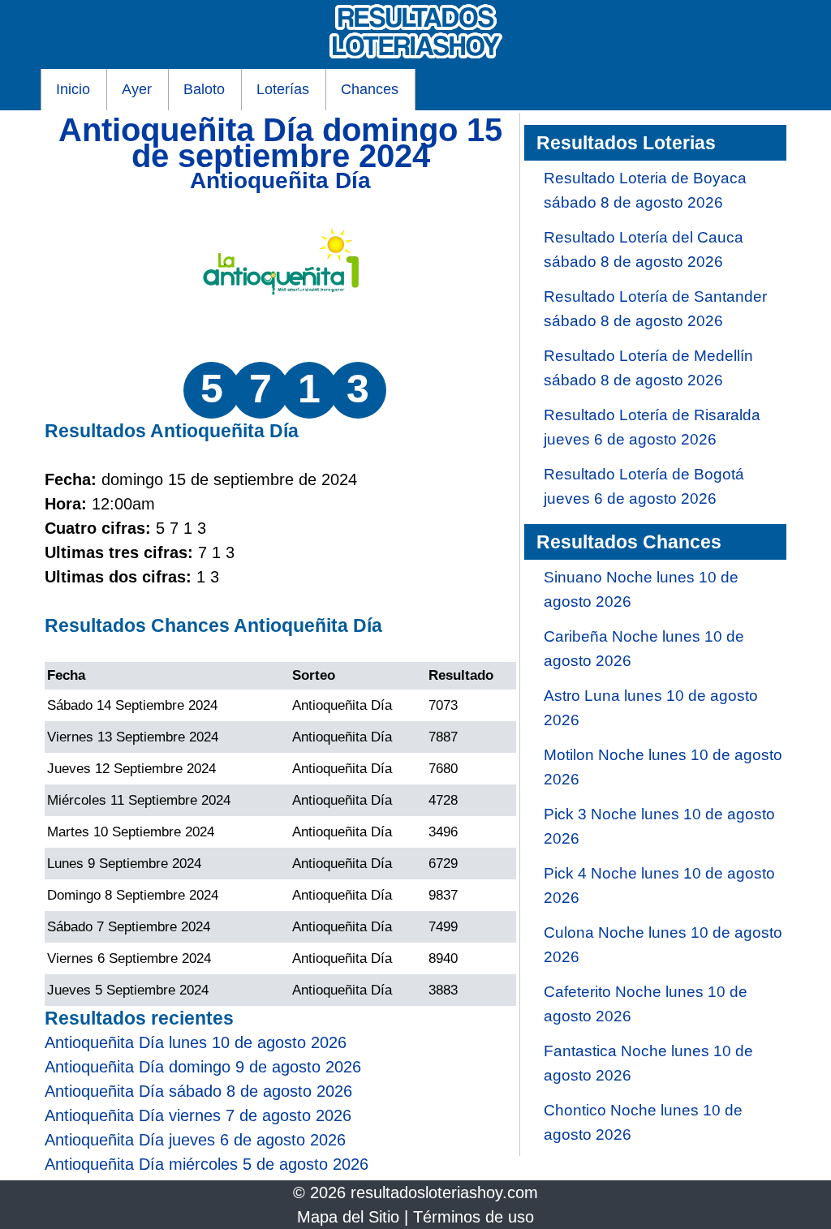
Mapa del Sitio (348, 1217)
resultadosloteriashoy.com (444, 1192)
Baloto (204, 89)
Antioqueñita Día (280, 180)
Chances (369, 89)
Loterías (282, 89)
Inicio (73, 89)
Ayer (137, 89)
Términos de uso (473, 1217)
